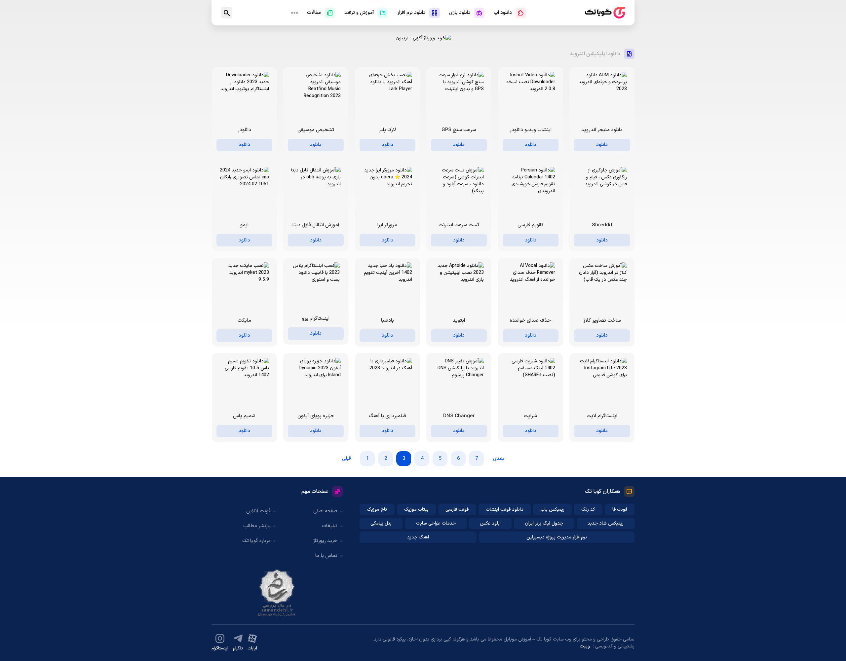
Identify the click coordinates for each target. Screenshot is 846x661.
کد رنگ (588, 509)
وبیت (585, 646)
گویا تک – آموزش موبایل (605, 12)
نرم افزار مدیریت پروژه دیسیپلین (556, 537)
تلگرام (238, 648)
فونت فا (619, 509)
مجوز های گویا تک (277, 592)
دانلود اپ (503, 13)
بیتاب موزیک (416, 509)
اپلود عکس (490, 523)
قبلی (346, 458)
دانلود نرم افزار (411, 13)
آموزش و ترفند (359, 13)
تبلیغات (329, 526)
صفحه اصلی (325, 511)
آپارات (252, 648)
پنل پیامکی (381, 523)
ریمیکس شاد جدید (606, 523)
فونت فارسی (457, 509)
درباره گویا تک (256, 541)
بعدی (498, 458)
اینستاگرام (220, 648)
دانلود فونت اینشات (504, 509)
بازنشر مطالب (257, 526)
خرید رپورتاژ (325, 541)
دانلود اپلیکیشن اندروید (595, 54)
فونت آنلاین (258, 511)
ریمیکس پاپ (552, 509)
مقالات (314, 13)
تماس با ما (326, 556)
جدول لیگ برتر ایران (544, 523)
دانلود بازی (460, 13)
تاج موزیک (377, 509)
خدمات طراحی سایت (436, 523)
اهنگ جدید (418, 537)
